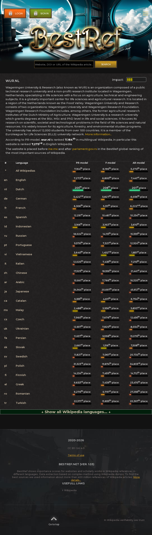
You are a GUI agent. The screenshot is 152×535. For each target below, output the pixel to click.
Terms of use (76, 455)
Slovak (20, 347)
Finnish (21, 375)
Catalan (21, 300)
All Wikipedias (25, 170)
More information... (98, 134)
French (21, 208)
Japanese (22, 291)
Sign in (44, 13)
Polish (20, 365)
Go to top (54, 524)
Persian (21, 338)
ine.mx (53, 149)
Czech (20, 319)
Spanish (21, 217)
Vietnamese (24, 254)
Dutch (20, 189)
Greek (20, 384)
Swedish (21, 356)
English (21, 180)
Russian (21, 235)
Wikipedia (70, 490)
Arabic (20, 282)
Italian (20, 263)
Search (106, 64)
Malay (20, 310)
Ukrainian (22, 328)
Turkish (21, 403)
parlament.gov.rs (84, 149)
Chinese (21, 273)
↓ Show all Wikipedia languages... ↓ (76, 412)
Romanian (23, 393)
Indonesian (23, 226)
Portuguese (24, 245)
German (21, 198)
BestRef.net (69, 464)
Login (19, 13)
